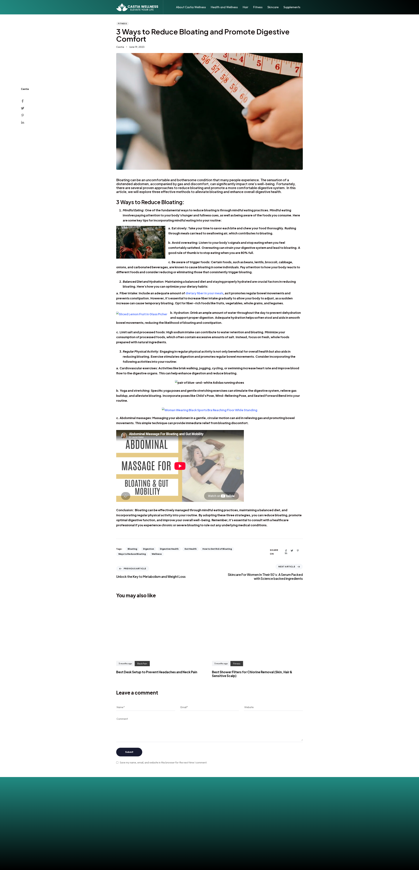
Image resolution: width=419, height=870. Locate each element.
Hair (245, 7)
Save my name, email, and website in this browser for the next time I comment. (163, 762)
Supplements (291, 7)
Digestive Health (169, 549)
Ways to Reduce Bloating (132, 554)
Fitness (258, 7)
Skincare (273, 7)
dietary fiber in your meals (204, 293)
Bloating (132, 549)
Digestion (148, 549)
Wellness (157, 554)
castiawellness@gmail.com (209, 821)
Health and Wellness (224, 7)
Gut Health (190, 549)
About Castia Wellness (191, 7)
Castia (120, 46)
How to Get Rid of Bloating (217, 549)
